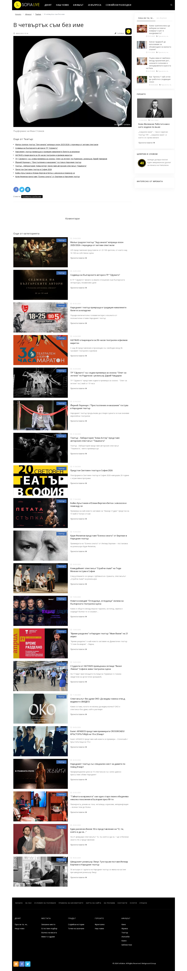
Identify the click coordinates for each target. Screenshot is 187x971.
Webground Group (148, 963)
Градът (72, 918)
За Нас (28, 903)
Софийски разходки (118, 5)
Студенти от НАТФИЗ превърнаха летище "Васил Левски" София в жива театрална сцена (96, 667)
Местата (46, 918)
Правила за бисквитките (71, 903)
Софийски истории (76, 924)
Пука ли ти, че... (21, 924)
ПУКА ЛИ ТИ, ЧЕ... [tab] (146, 18)
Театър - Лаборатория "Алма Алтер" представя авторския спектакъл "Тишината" (51, 166)
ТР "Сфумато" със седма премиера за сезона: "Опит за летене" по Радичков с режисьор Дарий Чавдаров (61, 158)
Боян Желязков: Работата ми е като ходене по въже (154, 125)
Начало (19, 903)
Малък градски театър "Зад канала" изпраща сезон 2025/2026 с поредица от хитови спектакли (56, 144)
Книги (123, 940)
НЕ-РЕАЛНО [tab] (162, 18)
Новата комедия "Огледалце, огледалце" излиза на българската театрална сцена (97, 602)
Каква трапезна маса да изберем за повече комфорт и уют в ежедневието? (159, 29)
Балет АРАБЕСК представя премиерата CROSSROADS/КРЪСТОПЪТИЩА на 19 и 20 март (97, 733)
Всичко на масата (49, 932)
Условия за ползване (45, 903)
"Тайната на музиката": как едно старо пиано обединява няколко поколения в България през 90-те (99, 798)
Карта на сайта (93, 903)
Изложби (125, 936)
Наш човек (62, 5)
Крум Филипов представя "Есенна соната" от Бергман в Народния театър (47, 176)
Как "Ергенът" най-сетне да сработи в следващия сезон (159, 79)
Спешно (143, 903)
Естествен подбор (49, 928)
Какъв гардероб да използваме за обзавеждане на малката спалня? (160, 46)
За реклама (109, 903)
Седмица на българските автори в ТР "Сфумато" (36, 148)
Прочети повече (77, 258)
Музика (124, 928)
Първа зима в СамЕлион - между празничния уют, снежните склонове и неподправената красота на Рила (158, 63)
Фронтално (100, 924)
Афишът (78, 5)
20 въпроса (94, 5)
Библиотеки (126, 945)
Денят (48, 5)
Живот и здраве (48, 936)
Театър (61, 240)
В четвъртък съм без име (32, 196)
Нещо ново (19, 928)
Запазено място (48, 924)
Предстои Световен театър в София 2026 (33, 169)
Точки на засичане (76, 928)
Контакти (122, 903)
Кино (123, 924)
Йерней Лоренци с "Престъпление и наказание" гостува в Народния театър (48, 162)
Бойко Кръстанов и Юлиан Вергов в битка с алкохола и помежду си (45, 173)
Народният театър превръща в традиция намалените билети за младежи (47, 151)
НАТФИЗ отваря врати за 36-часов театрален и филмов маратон (43, 155)
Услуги (133, 903)
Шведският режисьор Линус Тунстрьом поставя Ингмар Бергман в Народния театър (99, 863)
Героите (99, 918)
